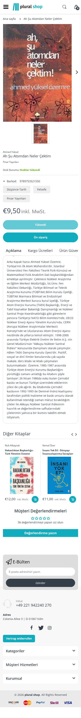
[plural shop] (27, 7)
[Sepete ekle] (35, 499)
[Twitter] (40, 628)
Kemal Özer (48, 445)
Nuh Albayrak (12, 445)
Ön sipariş (40, 237)
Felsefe (41, 189)
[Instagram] (49, 628)
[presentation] (72, 434)
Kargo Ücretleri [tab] (40, 250)
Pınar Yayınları (11, 162)
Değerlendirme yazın (40, 533)
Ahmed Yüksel (10, 152)
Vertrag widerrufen (19, 638)
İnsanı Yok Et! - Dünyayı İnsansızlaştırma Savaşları (57, 452)
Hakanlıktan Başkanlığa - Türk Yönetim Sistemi (19, 452)
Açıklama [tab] (13, 250)
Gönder (40, 583)
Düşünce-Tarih (16, 189)
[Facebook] (31, 628)
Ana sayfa (9, 19)
